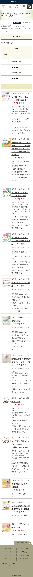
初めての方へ (8, 549)
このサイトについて (3, 8)
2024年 (15, 62)
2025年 (15, 49)
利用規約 (24, 552)
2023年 (15, 67)
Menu (15, 37)
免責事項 (8, 555)
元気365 (19, 575)
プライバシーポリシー (24, 555)
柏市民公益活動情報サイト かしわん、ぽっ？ (14, 26)
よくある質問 (24, 549)
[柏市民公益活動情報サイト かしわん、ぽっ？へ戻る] (24, 5)
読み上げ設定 (28, 22)
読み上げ (18, 22)
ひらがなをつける (17, 1)
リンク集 (8, 552)
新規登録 (10, 7)
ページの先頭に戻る (21, 542)
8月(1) (6, 54)
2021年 (15, 78)
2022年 (15, 73)
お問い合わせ (17, 7)
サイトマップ (8, 558)
